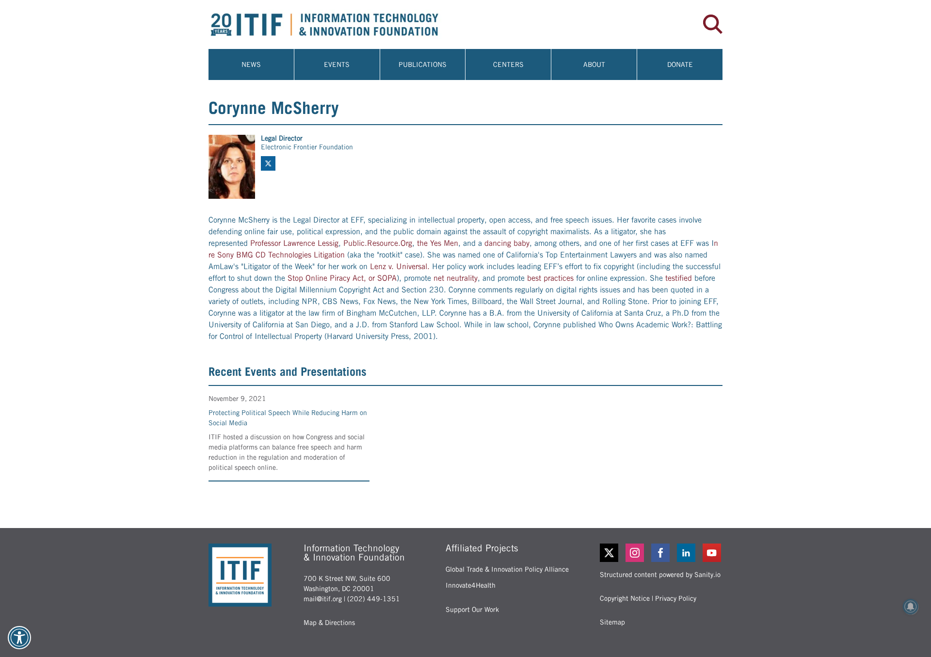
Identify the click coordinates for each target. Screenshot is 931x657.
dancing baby (507, 243)
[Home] (337, 24)
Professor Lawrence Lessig (294, 243)
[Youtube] (712, 553)
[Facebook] (661, 553)
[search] (712, 24)
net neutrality (455, 278)
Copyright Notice (625, 598)
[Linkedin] (687, 553)
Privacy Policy (675, 598)
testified (678, 278)
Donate (680, 64)
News (251, 64)
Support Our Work (472, 609)
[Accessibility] (19, 637)
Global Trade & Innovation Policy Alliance (507, 569)
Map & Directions (329, 622)
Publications (423, 64)
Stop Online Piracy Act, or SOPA (342, 278)
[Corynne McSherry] (232, 167)
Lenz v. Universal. (400, 266)
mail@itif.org (323, 598)
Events (337, 64)
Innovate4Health (471, 585)
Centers (508, 64)
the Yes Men (437, 243)
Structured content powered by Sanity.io (660, 574)
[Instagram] (635, 553)
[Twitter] (609, 553)
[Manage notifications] (910, 606)
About (594, 64)
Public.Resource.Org (377, 243)
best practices (550, 278)
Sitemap (612, 622)
